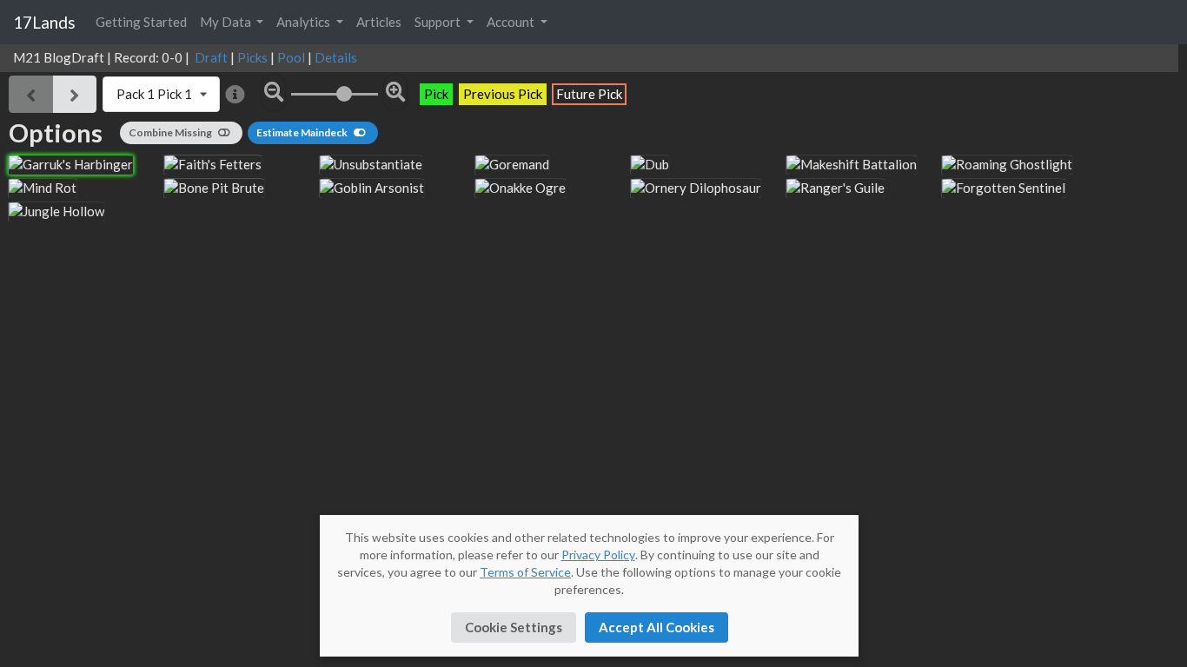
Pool (291, 57)
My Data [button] (227, 22)
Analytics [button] (304, 22)
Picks (252, 57)
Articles (378, 22)
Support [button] (438, 22)
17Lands (44, 22)
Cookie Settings (513, 627)
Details (336, 57)
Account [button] (512, 22)
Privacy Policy (598, 554)
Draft (211, 57)
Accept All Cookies (656, 627)
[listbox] (162, 94)
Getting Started (141, 22)
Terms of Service (525, 572)
